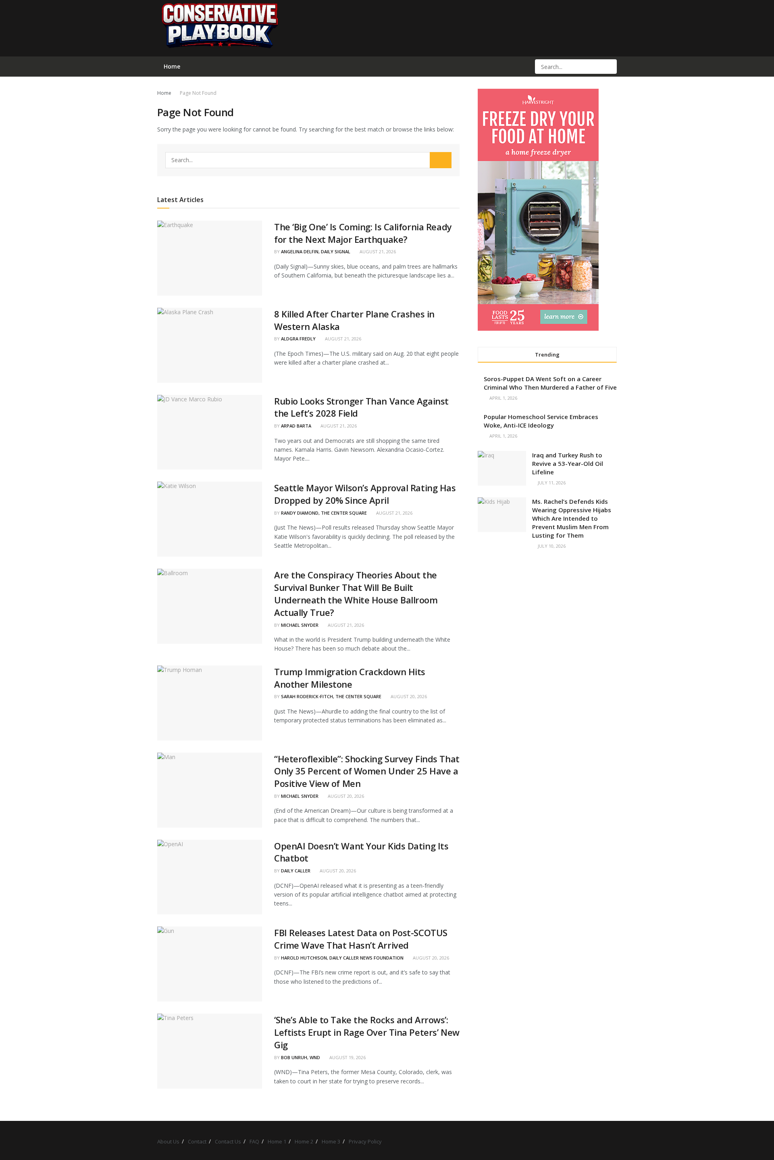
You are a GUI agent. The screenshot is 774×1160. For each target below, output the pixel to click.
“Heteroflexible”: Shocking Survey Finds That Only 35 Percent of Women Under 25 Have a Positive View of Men (367, 771)
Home (164, 93)
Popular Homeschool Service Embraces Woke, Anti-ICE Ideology (541, 421)
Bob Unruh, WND (300, 1057)
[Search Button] (610, 66)
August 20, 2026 (408, 696)
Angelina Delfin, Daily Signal (315, 251)
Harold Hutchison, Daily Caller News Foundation (342, 958)
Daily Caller (295, 871)
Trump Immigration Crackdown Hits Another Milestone (349, 678)
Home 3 (331, 1141)
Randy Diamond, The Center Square (324, 513)
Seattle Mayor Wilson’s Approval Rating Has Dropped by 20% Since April (365, 494)
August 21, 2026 (377, 251)
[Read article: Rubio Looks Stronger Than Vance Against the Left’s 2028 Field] (209, 432)
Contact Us (228, 1141)
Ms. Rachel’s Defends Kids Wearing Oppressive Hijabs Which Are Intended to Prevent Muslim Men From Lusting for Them (571, 518)
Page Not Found (198, 93)
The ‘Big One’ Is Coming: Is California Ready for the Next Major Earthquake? (363, 233)
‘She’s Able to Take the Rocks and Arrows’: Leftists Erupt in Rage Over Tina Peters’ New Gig (367, 1032)
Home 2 (304, 1141)
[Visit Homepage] (219, 28)
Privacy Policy (365, 1141)
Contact (197, 1141)
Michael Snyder (299, 625)
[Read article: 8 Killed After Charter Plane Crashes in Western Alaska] (209, 345)
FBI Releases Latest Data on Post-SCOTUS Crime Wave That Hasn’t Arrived (360, 938)
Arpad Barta (296, 426)
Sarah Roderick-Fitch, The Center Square (331, 696)
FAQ (254, 1141)
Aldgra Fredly (298, 339)
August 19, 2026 (347, 1057)
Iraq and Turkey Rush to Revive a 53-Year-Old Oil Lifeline (567, 463)
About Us (168, 1141)
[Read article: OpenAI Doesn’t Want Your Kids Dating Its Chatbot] (209, 877)
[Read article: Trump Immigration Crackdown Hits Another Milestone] (209, 703)
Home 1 (277, 1141)
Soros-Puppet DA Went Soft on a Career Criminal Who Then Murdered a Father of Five (550, 383)
